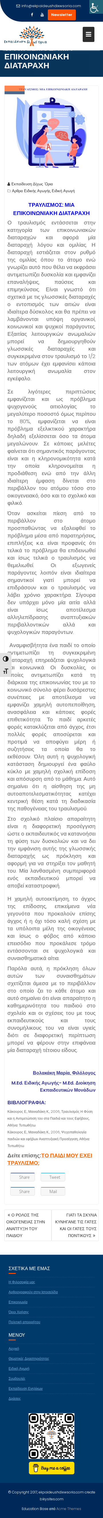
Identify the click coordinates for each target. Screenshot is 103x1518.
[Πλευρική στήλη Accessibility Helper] (96, 7)
